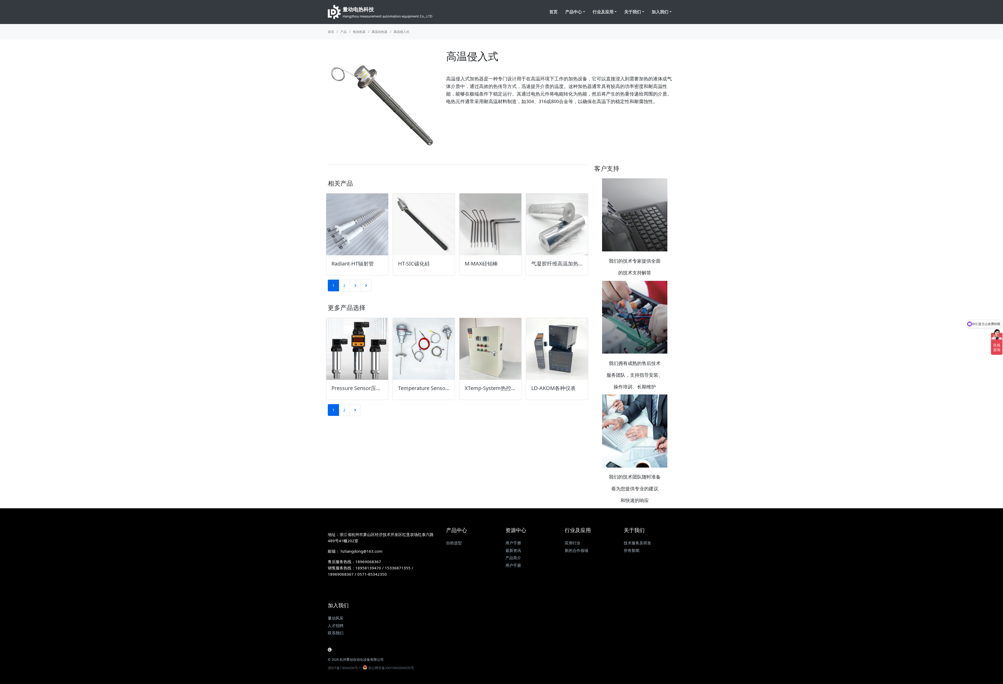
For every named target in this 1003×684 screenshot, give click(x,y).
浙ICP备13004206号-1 (344, 667)
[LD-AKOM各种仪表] (557, 349)
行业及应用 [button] (603, 12)
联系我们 (335, 632)
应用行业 (572, 542)
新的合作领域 (576, 550)
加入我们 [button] (660, 12)
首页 (331, 32)
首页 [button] (553, 12)
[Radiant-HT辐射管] (357, 224)
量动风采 (335, 618)
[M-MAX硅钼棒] (490, 224)
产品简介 (513, 557)
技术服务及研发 (637, 542)
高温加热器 (379, 32)
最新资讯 (513, 550)
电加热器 (359, 32)
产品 (343, 32)
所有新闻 (631, 550)
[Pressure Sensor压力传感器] (357, 349)
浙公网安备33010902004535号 (391, 667)
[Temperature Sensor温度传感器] (424, 349)
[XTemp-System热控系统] (490, 349)
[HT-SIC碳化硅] (424, 224)
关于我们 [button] (632, 12)
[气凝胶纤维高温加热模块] (557, 224)
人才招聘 (335, 625)
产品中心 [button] (573, 12)
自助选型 (454, 542)
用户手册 (513, 542)
